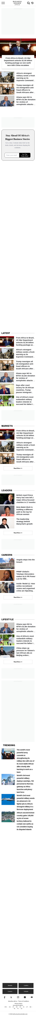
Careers (10, 991)
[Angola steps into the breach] (18, 563)
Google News (25, 997)
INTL (6, 1007)
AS (9, 1007)
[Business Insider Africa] (18, 3)
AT (13, 1007)
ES (20, 1007)
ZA (21, 1008)
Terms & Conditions (23, 1001)
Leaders (26, 985)
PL (18, 1008)
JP (27, 1007)
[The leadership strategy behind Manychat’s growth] (18, 522)
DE (17, 1007)
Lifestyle (26, 991)
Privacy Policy (18, 1003)
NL (14, 1008)
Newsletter (31, 997)
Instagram (18, 997)
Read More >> (18, 468)
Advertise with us (12, 1001)
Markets (10, 985)
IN (23, 1007)
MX (30, 1007)
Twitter (11, 997)
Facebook (4, 997)
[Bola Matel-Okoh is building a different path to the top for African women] (18, 510)
